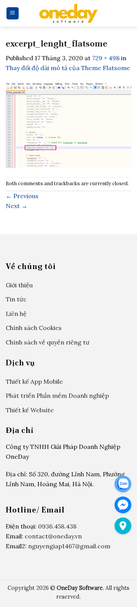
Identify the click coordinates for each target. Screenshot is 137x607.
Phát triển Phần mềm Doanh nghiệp (57, 395)
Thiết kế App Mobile (34, 381)
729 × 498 (105, 58)
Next (16, 206)
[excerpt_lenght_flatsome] (68, 124)
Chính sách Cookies (34, 328)
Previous (22, 196)
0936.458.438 (57, 526)
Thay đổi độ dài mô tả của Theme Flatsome (68, 68)
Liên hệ (16, 313)
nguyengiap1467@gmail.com (69, 546)
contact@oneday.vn (53, 536)
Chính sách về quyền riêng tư (47, 342)
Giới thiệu (19, 285)
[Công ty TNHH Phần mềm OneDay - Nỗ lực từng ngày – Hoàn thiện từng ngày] (68, 13)
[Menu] (12, 13)
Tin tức (16, 299)
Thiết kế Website (30, 410)
